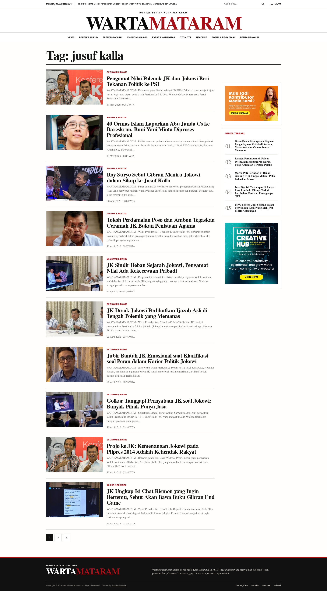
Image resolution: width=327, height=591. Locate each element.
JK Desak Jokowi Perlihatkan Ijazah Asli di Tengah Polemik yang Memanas (157, 313)
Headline (201, 37)
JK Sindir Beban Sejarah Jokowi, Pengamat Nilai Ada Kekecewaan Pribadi (157, 268)
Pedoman (266, 585)
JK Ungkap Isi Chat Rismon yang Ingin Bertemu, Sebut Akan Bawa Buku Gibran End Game (161, 497)
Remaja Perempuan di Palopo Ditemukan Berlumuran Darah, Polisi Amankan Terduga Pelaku (253, 161)
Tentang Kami (241, 585)
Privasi (277, 585)
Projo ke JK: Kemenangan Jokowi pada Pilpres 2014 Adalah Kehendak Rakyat (153, 448)
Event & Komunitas (163, 37)
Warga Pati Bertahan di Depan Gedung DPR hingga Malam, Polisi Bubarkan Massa (255, 176)
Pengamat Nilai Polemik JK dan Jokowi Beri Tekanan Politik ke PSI (158, 81)
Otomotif (185, 37)
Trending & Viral (113, 37)
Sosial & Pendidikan (223, 37)
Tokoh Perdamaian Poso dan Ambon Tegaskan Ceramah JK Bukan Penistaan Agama (161, 222)
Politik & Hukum (88, 37)
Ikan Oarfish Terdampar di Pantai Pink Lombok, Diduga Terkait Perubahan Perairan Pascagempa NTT (254, 192)
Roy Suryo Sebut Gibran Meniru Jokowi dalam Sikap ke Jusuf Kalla (153, 177)
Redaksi (255, 585)
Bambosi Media (119, 585)
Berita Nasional (249, 37)
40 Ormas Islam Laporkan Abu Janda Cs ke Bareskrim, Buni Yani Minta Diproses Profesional (158, 129)
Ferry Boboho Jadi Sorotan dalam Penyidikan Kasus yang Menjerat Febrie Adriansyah (254, 207)
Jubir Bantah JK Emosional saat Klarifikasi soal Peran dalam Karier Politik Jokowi (157, 358)
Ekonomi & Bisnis (137, 37)
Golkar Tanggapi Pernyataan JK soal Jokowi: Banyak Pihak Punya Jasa (159, 403)
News (71, 37)
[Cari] (262, 4)
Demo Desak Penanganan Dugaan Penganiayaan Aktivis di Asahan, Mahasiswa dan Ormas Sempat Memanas (254, 146)
